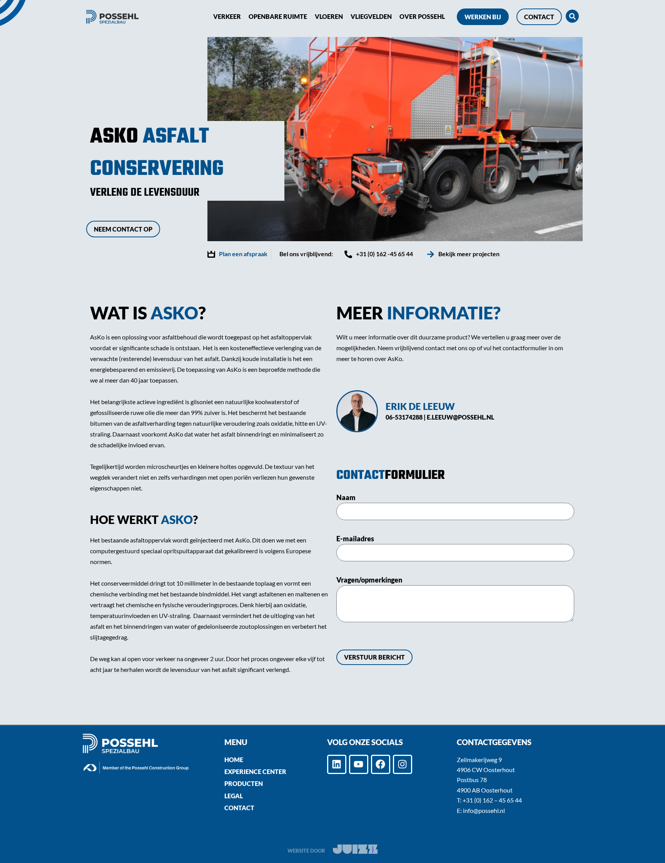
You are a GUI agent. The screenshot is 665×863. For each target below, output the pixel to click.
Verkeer (227, 16)
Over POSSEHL (422, 16)
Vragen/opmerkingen (369, 580)
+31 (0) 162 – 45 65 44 (492, 800)
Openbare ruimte (278, 16)
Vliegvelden (371, 16)
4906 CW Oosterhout (486, 769)
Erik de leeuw (420, 406)
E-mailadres (355, 538)
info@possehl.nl (484, 810)
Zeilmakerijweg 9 (479, 759)
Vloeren (329, 16)
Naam (346, 497)
